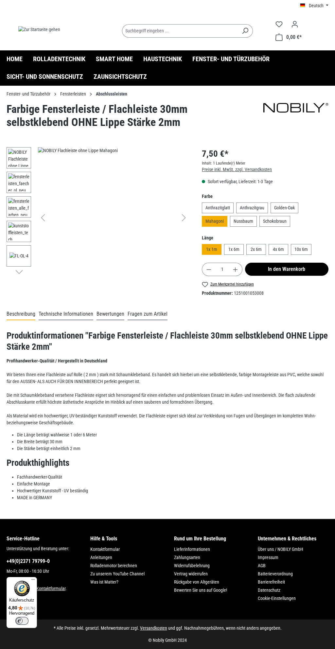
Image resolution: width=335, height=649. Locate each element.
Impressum (268, 557)
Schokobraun (275, 221)
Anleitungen (101, 557)
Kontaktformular (50, 588)
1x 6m (233, 249)
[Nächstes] (184, 217)
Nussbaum (243, 221)
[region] (97, 217)
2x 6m (256, 249)
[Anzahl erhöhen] (235, 269)
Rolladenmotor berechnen (113, 565)
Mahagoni (214, 221)
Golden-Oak (284, 207)
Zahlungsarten (187, 557)
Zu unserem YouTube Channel (117, 573)
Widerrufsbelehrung (192, 565)
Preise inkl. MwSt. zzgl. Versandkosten (237, 169)
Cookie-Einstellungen (277, 598)
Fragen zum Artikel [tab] (148, 314)
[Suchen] (245, 31)
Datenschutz (269, 590)
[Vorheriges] (43, 217)
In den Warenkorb (286, 269)
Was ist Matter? (104, 582)
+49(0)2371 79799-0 (28, 561)
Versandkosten (153, 628)
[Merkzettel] (279, 24)
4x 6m (278, 249)
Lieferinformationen (192, 549)
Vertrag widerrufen (191, 573)
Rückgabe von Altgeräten (196, 582)
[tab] (21, 314)
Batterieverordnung (275, 573)
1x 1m (211, 249)
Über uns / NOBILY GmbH (280, 549)
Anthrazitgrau (252, 207)
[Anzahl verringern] (209, 269)
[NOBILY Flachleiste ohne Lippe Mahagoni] (113, 217)
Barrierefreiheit (271, 582)
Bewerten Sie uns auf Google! (200, 590)
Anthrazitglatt (217, 207)
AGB (262, 565)
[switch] (21, 621)
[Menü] (33, 581)
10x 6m (301, 249)
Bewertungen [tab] (110, 314)
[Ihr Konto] (295, 24)
